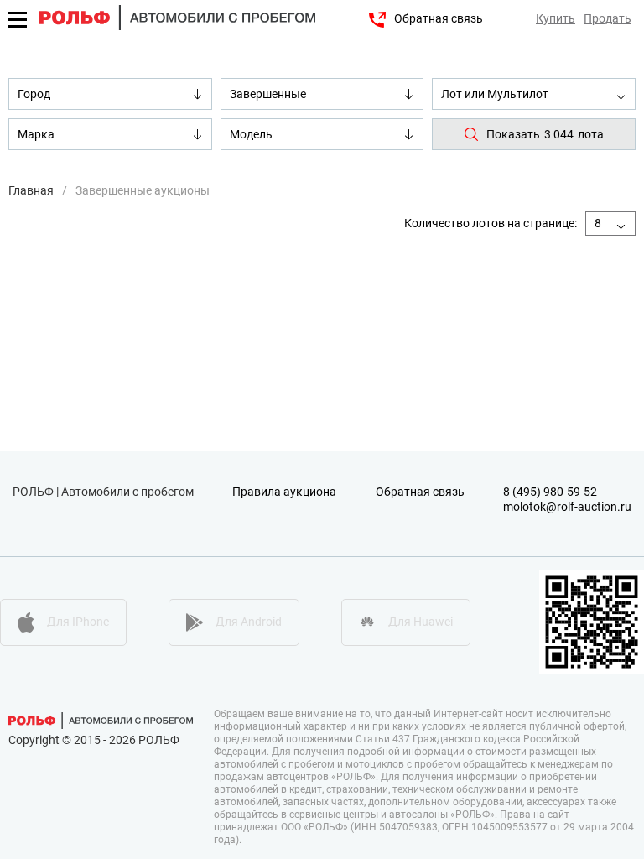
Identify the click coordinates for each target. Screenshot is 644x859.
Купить (555, 18)
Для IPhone (78, 621)
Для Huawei (420, 621)
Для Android (249, 621)
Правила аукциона (284, 491)
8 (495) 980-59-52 (550, 491)
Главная (31, 190)
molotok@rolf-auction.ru (567, 506)
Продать (607, 18)
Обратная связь (438, 18)
